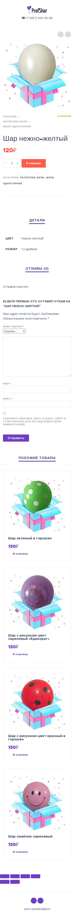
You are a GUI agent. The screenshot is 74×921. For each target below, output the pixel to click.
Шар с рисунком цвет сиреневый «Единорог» (29, 637)
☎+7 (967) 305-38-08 (37, 18)
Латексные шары (15, 121)
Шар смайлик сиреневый (30, 836)
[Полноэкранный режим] (25, 876)
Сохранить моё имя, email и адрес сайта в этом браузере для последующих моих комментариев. (34, 421)
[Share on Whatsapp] (67, 202)
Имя (7, 383)
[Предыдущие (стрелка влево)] (4, 882)
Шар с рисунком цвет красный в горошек (36, 737)
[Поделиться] (15, 876)
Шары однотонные (17, 126)
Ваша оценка (13, 326)
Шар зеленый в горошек (30, 538)
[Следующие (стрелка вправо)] (15, 882)
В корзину (33, 163)
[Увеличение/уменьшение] (35, 876)
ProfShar (10, 116)
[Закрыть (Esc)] (4, 876)
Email (8, 398)
